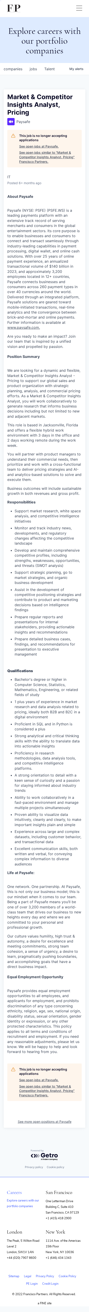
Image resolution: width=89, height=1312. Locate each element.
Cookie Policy (67, 1276)
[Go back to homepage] (14, 9)
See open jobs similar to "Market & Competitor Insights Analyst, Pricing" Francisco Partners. (47, 157)
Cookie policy (55, 1167)
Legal (27, 1276)
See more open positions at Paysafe (44, 1121)
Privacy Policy (45, 1276)
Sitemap (13, 1276)
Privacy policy (34, 1167)
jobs (33, 69)
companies (13, 69)
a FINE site (45, 1303)
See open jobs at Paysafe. (39, 146)
